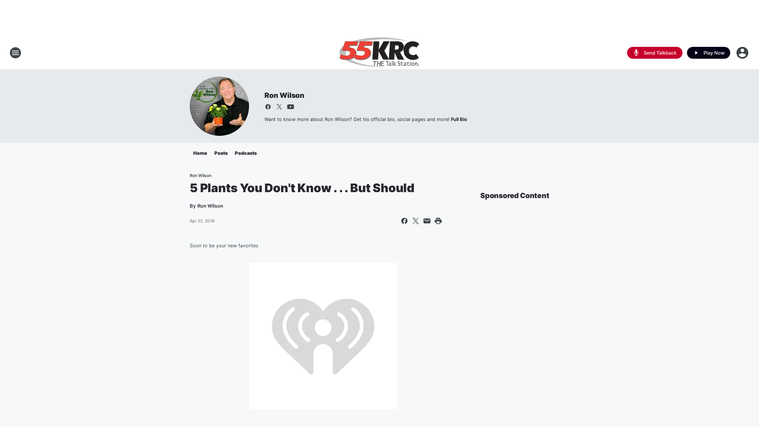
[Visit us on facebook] (268, 106)
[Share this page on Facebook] (404, 221)
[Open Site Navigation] (15, 53)
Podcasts (246, 153)
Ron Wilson (284, 95)
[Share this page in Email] (427, 221)
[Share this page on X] (416, 221)
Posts (221, 153)
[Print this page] (438, 221)
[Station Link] (379, 52)
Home (200, 153)
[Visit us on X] (279, 106)
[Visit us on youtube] (290, 106)
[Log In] (743, 53)
